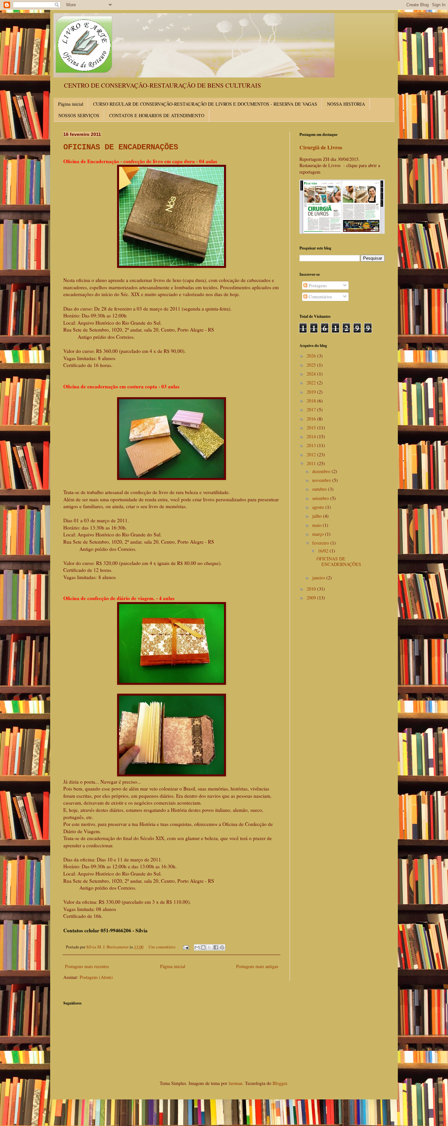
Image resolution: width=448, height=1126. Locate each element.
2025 (312, 365)
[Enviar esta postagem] (185, 947)
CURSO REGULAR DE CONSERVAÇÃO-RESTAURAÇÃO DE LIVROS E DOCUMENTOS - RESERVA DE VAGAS (205, 104)
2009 (312, 598)
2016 (312, 419)
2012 (312, 454)
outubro (320, 489)
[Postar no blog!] (203, 947)
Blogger (280, 1083)
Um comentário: (163, 947)
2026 (312, 356)
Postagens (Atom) (96, 977)
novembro (322, 480)
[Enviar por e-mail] (197, 947)
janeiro (319, 577)
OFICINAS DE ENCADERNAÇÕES (120, 147)
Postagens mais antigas (257, 966)
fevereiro (321, 543)
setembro (321, 498)
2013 (312, 445)
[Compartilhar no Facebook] (216, 947)
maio (317, 525)
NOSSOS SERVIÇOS (78, 115)
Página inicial (70, 104)
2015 (312, 427)
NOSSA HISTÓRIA (346, 104)
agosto (318, 507)
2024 (312, 374)
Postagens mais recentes (87, 966)
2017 (312, 409)
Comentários (319, 296)
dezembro (322, 471)
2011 (312, 463)
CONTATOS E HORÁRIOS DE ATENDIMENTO (156, 115)
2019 (312, 392)
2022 (312, 382)
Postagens (317, 285)
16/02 (324, 551)
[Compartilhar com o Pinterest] (222, 947)
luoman (235, 1083)
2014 (312, 436)
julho (317, 516)
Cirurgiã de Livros (320, 147)
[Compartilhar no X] (209, 947)
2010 (312, 589)
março (318, 534)
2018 (312, 401)
